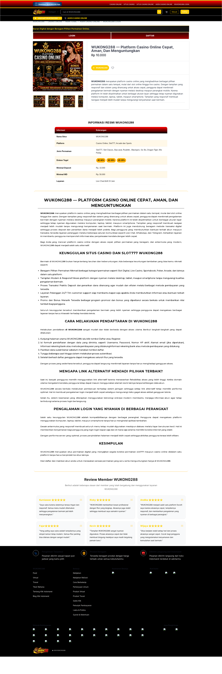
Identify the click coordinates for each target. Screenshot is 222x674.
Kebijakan (77, 573)
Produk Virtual (79, 591)
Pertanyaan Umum (81, 587)
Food (35, 573)
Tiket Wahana (38, 587)
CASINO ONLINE (55, 21)
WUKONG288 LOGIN (112, 21)
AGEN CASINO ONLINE (90, 21)
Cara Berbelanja (79, 582)
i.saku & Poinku (79, 610)
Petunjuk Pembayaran (82, 605)
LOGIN (72, 35)
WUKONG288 (38, 21)
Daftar (184, 12)
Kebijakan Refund (80, 578)
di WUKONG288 (73, 329)
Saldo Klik (77, 601)
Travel (35, 582)
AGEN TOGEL (71, 21)
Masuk (174, 12)
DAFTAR (150, 35)
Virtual (35, 578)
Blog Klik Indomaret (41, 596)
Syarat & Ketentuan (81, 615)
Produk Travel (79, 596)
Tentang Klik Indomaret (42, 591)
